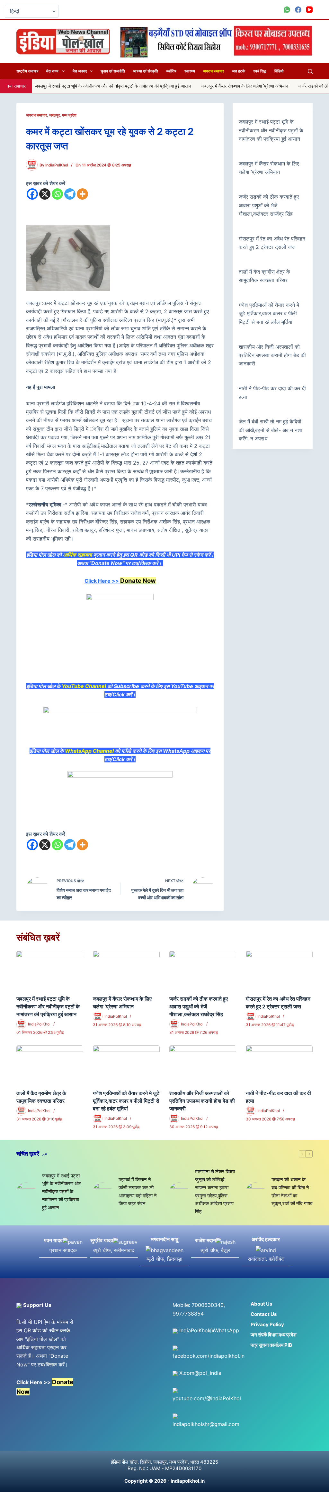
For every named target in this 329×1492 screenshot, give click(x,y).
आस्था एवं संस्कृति (145, 71)
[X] (44, 194)
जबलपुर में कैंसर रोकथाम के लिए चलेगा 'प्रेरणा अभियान (194, 86)
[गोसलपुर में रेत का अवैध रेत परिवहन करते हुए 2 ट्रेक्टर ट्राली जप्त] (279, 969)
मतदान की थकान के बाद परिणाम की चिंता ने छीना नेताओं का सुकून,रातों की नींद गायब (291, 1191)
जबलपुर (54, 115)
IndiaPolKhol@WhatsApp (208, 1330)
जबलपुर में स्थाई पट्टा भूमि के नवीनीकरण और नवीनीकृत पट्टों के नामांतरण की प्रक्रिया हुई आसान (271, 130)
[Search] (310, 71)
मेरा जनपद (80, 71)
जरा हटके (238, 71)
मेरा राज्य (52, 71)
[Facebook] (298, 9)
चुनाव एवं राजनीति (113, 71)
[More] (82, 194)
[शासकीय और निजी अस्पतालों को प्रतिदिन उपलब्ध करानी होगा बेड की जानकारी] (202, 1064)
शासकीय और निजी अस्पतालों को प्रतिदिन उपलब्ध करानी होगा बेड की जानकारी (272, 355)
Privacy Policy (267, 1324)
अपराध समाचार (213, 71)
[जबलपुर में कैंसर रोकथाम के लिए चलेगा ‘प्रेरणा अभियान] (126, 969)
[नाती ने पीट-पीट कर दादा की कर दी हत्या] (279, 1064)
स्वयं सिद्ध (259, 71)
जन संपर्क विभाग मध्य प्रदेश (274, 1335)
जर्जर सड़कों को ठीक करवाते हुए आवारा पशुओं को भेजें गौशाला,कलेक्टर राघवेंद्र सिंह (269, 205)
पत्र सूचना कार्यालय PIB (271, 1345)
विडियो (279, 71)
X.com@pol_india (199, 1373)
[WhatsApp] (287, 9)
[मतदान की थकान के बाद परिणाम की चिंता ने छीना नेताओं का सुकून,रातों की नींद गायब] (255, 1192)
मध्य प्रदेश (69, 115)
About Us (261, 1304)
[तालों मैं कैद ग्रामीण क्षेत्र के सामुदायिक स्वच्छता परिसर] (49, 1064)
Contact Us (264, 1314)
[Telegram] (70, 194)
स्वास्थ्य (189, 71)
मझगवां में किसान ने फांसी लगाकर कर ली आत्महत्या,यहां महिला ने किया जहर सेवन (138, 1191)
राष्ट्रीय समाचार (27, 71)
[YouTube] (309, 9)
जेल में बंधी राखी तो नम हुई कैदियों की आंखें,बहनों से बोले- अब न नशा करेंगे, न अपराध (270, 430)
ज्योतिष (171, 71)
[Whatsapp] (57, 194)
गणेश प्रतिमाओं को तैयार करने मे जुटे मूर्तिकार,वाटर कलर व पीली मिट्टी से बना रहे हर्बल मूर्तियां (269, 313)
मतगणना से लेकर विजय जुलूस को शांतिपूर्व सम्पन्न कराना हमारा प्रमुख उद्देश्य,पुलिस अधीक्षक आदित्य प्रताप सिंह (215, 1191)
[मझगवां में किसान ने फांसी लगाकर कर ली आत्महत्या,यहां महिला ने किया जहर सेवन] (102, 1192)
